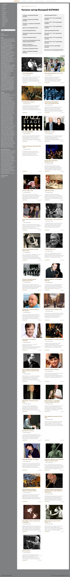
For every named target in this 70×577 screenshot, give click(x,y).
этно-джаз (12, 173)
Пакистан (7, 120)
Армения (3, 96)
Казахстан (12, 109)
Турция (2, 129)
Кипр (2, 137)
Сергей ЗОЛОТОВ (10, 80)
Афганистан (7, 96)
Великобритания (8, 99)
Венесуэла (7, 101)
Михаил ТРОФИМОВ (5, 71)
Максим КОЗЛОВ (4, 68)
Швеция (8, 133)
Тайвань (6, 127)
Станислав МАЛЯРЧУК (9, 82)
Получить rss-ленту (51, 1)
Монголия (8, 144)
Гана (13, 102)
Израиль (13, 106)
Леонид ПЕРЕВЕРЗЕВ (5, 66)
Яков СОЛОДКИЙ (9, 89)
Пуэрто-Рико (3, 123)
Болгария (6, 98)
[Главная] (17, 1)
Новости (30, 1)
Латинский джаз (8, 154)
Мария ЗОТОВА (11, 68)
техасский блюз (4, 166)
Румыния (12, 123)
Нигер (11, 144)
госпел (2, 157)
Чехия (11, 132)
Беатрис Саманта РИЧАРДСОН (7, 87)
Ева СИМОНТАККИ (5, 60)
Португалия (9, 122)
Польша (5, 122)
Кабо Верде (7, 109)
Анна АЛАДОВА (9, 47)
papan (2, 38)
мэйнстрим (11, 155)
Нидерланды (10, 118)
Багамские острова (5, 139)
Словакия (3, 125)
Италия (2, 109)
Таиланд (3, 127)
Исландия (8, 108)
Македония (3, 116)
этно (7, 35)
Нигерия (6, 118)
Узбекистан (10, 129)
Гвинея (12, 140)
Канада (11, 111)
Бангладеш (3, 97)
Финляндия (11, 130)
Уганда (6, 129)
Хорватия (7, 132)
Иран (13, 107)
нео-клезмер (7, 157)
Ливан (2, 114)
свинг (10, 164)
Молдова (11, 117)
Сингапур (10, 124)
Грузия (2, 104)
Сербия (6, 124)
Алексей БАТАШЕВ (9, 41)
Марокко (3, 117)
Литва (5, 114)
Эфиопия (7, 134)
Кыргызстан (8, 113)
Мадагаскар (10, 137)
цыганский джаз (4, 170)
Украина (3, 130)
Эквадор (12, 133)
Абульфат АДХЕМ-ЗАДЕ (9, 38)
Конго (11, 142)
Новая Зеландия (9, 119)
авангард (3, 150)
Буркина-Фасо (4, 140)
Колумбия (6, 112)
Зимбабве (8, 106)
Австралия (3, 93)
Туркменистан (10, 128)
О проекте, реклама (39, 1)
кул (1, 154)
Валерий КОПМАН (10, 52)
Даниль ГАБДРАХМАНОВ (6, 88)
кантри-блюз (4, 160)
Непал (2, 118)
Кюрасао (5, 137)
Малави (13, 143)
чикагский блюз (11, 170)
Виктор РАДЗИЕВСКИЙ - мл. (7, 53)
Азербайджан (4, 94)
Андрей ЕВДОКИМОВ (10, 45)
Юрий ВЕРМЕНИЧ (4, 86)
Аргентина (13, 94)
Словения (7, 125)
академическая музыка (10, 150)
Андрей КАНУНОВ (5, 46)
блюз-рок (13, 153)
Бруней (11, 139)
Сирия (6, 145)
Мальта (2, 138)
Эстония (3, 134)
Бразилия (10, 98)
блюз (2, 35)
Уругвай (6, 130)
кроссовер (3, 163)
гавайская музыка (4, 155)
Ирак (10, 107)
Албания (11, 138)
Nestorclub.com (66, 575)
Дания (5, 104)
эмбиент (3, 171)
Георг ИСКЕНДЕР (9, 56)
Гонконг (10, 103)
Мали (12, 116)
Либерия (7, 143)
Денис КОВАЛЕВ (4, 57)
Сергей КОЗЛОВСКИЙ (5, 81)
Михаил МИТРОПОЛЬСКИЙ (6, 70)
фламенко (3, 169)
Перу (2, 122)
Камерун (8, 111)
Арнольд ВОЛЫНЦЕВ (5, 50)
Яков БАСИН (11, 86)
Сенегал (2, 124)
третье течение (7, 168)
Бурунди (3, 99)
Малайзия (8, 116)
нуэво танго (7, 158)
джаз (5, 35)
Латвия (12, 113)
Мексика (7, 117)
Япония (12, 147)
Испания (12, 108)
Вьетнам (7, 102)
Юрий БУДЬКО (10, 84)
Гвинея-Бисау (4, 142)
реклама (3, 176)
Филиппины (7, 147)
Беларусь (8, 97)
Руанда (2, 145)
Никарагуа (3, 119)
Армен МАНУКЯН (9, 48)
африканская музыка (5, 152)
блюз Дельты (7, 153)
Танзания (3, 147)
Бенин (2, 98)
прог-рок (11, 161)
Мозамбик (3, 144)
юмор (3, 25)
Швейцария (3, 133)
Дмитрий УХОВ (12, 58)
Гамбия (8, 140)
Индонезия (6, 107)
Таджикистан (10, 145)
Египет (8, 142)
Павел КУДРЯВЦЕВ (5, 78)
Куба (4, 113)
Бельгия (12, 97)
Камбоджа (3, 111)
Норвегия (3, 120)
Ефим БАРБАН (8, 61)
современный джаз (5, 173)
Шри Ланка (7, 138)
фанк (12, 168)
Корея (10, 112)
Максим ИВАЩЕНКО (8, 67)
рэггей (7, 164)
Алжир (8, 94)
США (14, 125)
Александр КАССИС (5, 40)
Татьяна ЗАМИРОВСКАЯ (6, 83)
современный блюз (8, 165)
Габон (10, 102)
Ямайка (13, 134)
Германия (6, 103)
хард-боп (11, 169)
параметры (27, 6)
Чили (14, 132)
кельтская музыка (4, 161)
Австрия (7, 93)
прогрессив (8, 163)
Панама (11, 120)
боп (3, 154)
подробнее (24, 82)
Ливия (10, 143)
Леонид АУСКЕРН (11, 65)
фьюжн (7, 169)
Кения (12, 135)
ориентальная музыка (9, 159)
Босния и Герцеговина (5, 135)
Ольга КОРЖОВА (10, 77)
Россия (8, 123)
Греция (13, 103)
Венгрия (2, 101)
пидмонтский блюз (11, 160)
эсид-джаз (7, 171)
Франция (3, 132)
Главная (24, 1)
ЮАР (10, 134)
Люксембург (9, 114)
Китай (2, 112)
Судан (11, 125)
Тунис (5, 128)
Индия (2, 107)
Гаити (2, 103)
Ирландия (3, 108)
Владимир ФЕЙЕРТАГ (5, 55)
